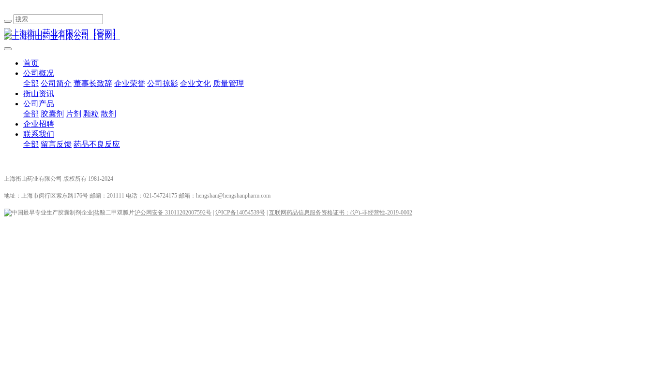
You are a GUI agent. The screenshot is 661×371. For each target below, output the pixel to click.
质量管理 (228, 83)
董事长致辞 (93, 83)
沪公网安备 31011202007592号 (173, 212)
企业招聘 (38, 124)
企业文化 (195, 83)
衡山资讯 (38, 93)
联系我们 (38, 134)
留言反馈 (56, 144)
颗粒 (91, 114)
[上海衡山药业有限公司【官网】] (330, 33)
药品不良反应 (97, 144)
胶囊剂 (52, 114)
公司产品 (38, 104)
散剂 (108, 114)
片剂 (73, 114)
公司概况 (38, 73)
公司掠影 (162, 83)
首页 (31, 63)
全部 (31, 83)
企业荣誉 (129, 83)
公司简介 (56, 83)
